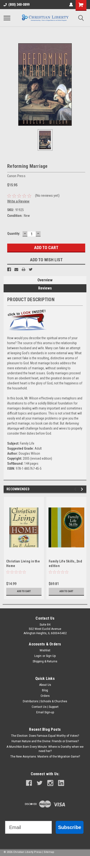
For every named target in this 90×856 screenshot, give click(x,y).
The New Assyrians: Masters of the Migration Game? (45, 756)
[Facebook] (9, 269)
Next (82, 489)
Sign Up (51, 656)
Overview (45, 280)
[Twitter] (31, 269)
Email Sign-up (45, 712)
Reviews (45, 288)
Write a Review (18, 201)
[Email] (16, 269)
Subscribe (69, 827)
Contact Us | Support (45, 707)
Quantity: (13, 233)
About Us (45, 685)
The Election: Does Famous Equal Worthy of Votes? (45, 735)
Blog (45, 690)
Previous (76, 489)
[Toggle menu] (7, 18)
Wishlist (45, 650)
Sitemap (49, 852)
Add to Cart (24, 591)
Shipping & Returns (45, 661)
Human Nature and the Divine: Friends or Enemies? (45, 741)
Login (38, 656)
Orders (45, 696)
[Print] (23, 269)
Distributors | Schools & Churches (45, 701)
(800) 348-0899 (19, 4)
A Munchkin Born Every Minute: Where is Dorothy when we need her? (45, 749)
